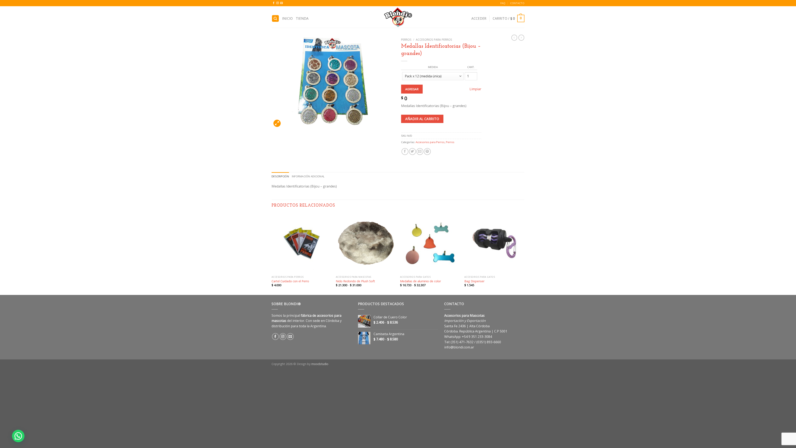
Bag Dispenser (474, 281)
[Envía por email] (419, 151)
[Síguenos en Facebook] (273, 3)
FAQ (503, 3)
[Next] (524, 254)
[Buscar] (275, 18)
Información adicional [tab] (308, 176)
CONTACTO (517, 3)
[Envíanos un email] (281, 3)
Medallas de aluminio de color (420, 281)
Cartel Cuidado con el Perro (290, 281)
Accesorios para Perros (434, 39)
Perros (406, 39)
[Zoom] (277, 123)
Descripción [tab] (280, 176)
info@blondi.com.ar (459, 347)
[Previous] (272, 254)
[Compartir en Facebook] (405, 151)
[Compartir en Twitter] (412, 151)
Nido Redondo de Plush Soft (355, 281)
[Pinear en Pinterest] (427, 151)
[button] (18, 436)
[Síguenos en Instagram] (277, 3)
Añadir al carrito (422, 119)
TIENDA (302, 18)
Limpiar (475, 89)
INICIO (287, 18)
